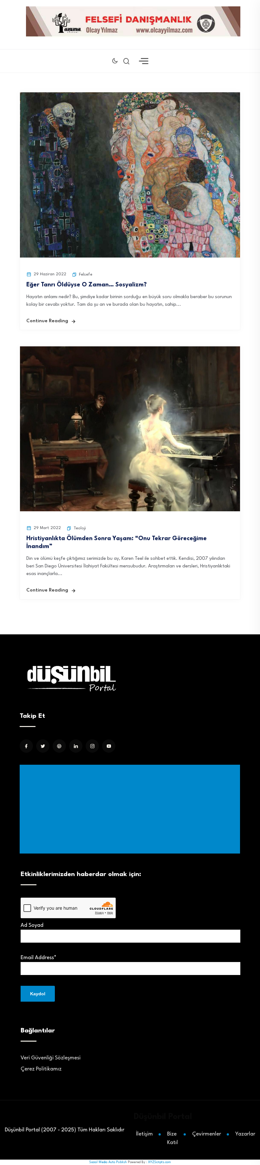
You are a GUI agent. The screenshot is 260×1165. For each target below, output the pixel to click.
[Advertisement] (131, 809)
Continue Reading (47, 321)
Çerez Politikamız (41, 1069)
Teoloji (80, 528)
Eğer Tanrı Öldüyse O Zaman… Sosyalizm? (86, 285)
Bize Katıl (172, 1138)
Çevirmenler (206, 1134)
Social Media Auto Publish (108, 1162)
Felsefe (85, 274)
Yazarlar (245, 1134)
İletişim (144, 1134)
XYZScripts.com (159, 1162)
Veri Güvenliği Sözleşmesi (51, 1058)
